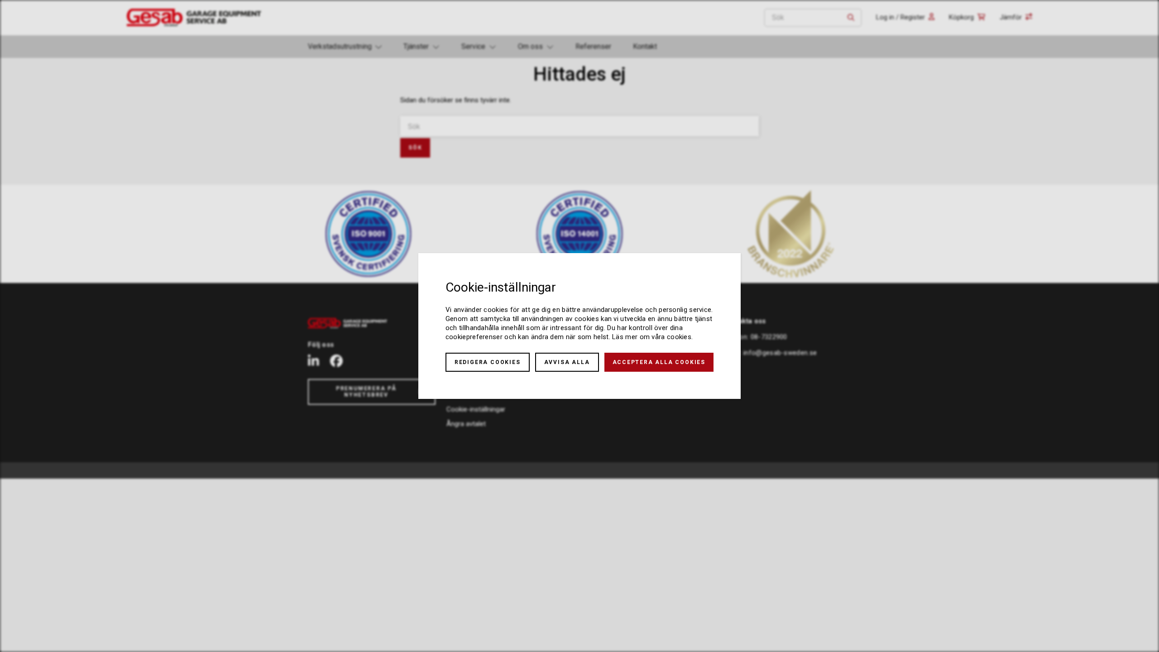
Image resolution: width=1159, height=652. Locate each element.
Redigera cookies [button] (488, 362)
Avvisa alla (567, 362)
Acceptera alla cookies (659, 362)
